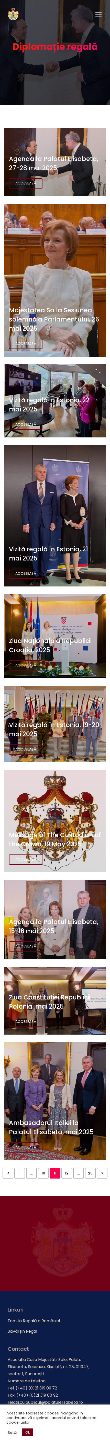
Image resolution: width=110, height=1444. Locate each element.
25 (90, 1173)
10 (43, 1173)
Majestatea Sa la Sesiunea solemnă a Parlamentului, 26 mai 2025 (54, 319)
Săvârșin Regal (22, 1331)
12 (67, 1173)
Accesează (25, 183)
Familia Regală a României (34, 1321)
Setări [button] (13, 1432)
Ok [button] (27, 1432)
